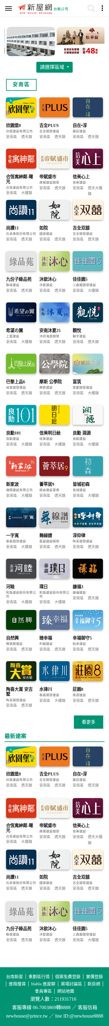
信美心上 (81, 176)
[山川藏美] (29, 40)
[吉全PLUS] (54, 107)
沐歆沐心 (47, 279)
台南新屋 (14, 976)
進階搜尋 (17, 984)
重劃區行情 (39, 976)
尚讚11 (12, 228)
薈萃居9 (46, 484)
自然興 (12, 638)
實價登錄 (94, 976)
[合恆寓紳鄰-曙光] (21, 159)
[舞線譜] (54, 517)
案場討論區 (71, 984)
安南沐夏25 (50, 330)
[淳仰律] (88, 517)
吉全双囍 (81, 228)
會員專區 (43, 991)
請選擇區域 (52, 67)
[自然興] (21, 620)
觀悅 (77, 330)
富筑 (77, 381)
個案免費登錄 (68, 976)
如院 (43, 228)
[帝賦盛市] (54, 159)
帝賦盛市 (47, 176)
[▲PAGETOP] (94, 991)
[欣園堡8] (21, 107)
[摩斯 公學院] (54, 364)
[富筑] (88, 364)
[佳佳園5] (88, 261)
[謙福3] (88, 569)
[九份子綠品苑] (21, 261)
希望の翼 (14, 330)
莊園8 (78, 689)
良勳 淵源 (82, 433)
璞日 (43, 586)
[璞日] (54, 569)
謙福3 (78, 586)
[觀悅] (88, 312)
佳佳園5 (80, 279)
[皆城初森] (88, 466)
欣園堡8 (13, 125)
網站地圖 (65, 991)
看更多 (88, 722)
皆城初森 (81, 484)
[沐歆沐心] (54, 261)
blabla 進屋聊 (43, 984)
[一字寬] (21, 517)
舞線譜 (45, 535)
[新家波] (21, 466)
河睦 (10, 586)
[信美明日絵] (54, 415)
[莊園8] (88, 671)
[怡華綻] (79, 40)
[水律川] (54, 671)
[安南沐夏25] (54, 312)
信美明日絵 (50, 433)
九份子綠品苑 (18, 279)
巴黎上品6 (15, 381)
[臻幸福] (54, 620)
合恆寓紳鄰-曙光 (19, 179)
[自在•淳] (88, 107)
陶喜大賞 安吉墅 (19, 691)
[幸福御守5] (88, 620)
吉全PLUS (49, 125)
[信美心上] (88, 159)
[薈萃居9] (54, 466)
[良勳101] (21, 415)
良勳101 (13, 433)
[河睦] (21, 569)
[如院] (54, 210)
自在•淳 (80, 125)
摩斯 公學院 (50, 381)
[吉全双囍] (88, 210)
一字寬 (12, 535)
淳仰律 (79, 535)
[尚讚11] (21, 210)
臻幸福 (45, 638)
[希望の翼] (21, 312)
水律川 (45, 689)
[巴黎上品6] (21, 364)
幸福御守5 (82, 638)
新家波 (12, 484)
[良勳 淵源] (88, 415)
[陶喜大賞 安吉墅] (21, 671)
